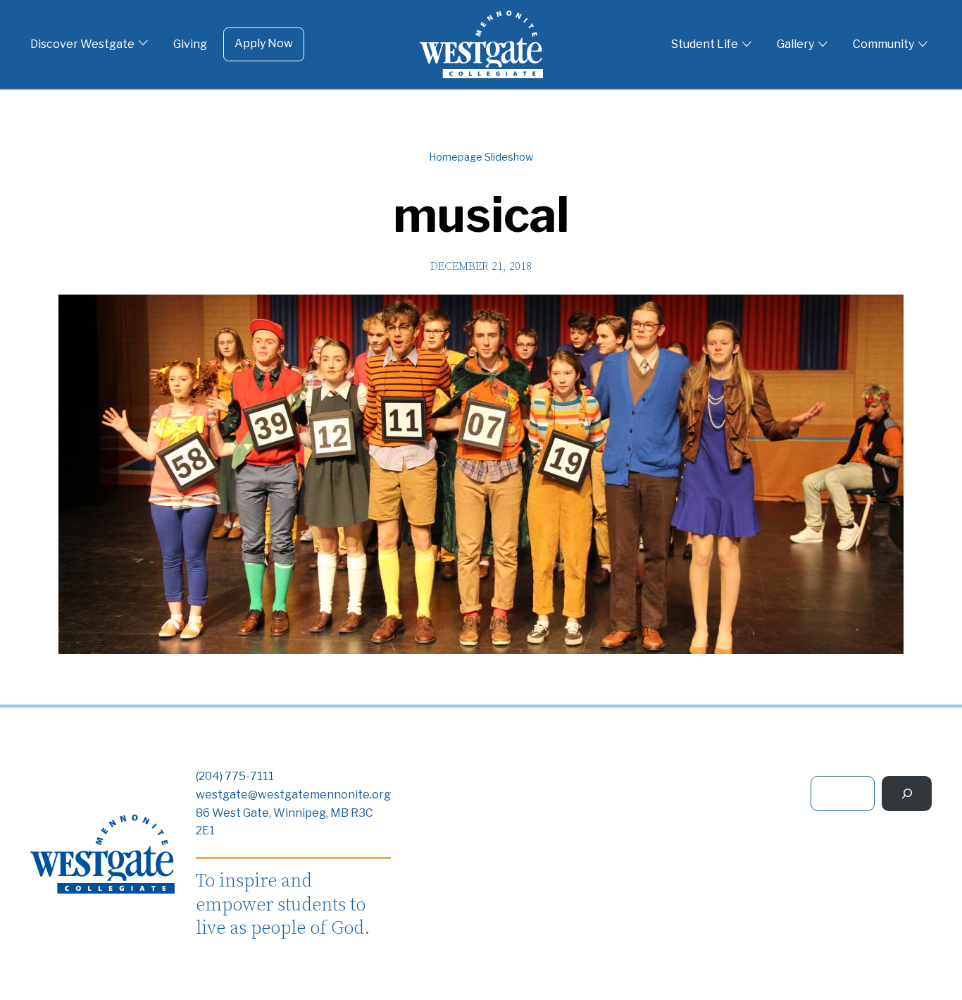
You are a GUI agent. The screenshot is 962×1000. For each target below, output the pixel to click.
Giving (190, 44)
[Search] (907, 793)
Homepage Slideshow (481, 157)
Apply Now (264, 43)
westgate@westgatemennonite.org (293, 794)
